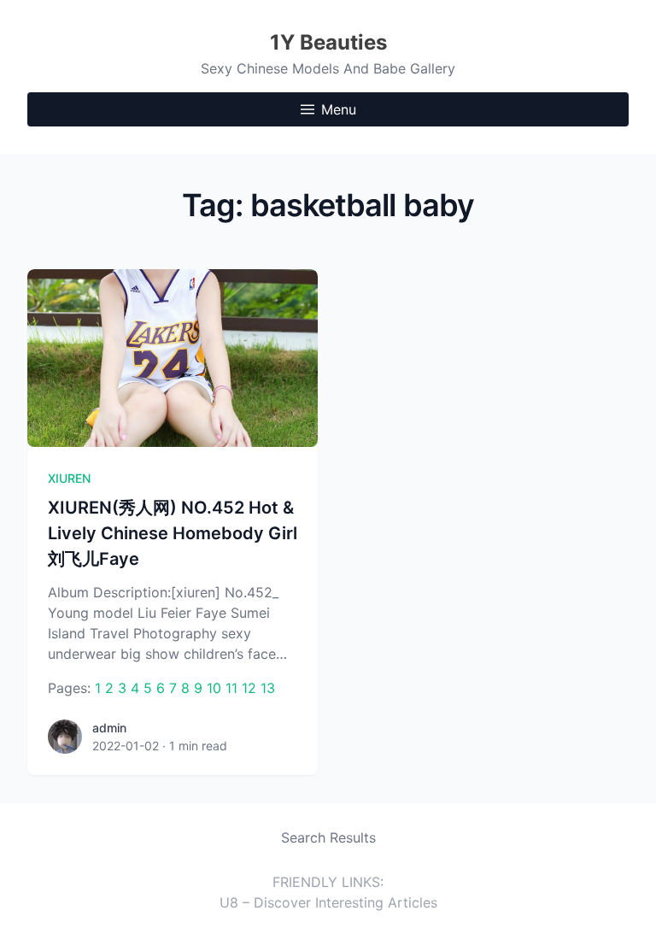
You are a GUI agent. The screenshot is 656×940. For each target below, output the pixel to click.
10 (214, 687)
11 (231, 687)
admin (109, 727)
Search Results (328, 837)
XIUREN (69, 478)
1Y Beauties (328, 42)
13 (268, 687)
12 (249, 687)
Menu (338, 109)
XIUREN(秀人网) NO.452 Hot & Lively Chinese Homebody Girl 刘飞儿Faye (172, 533)
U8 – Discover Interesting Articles (328, 902)
